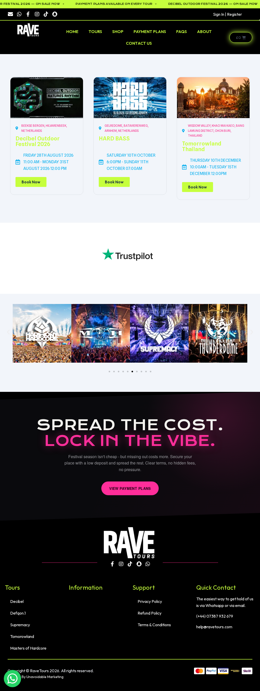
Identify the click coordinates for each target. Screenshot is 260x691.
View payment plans (130, 488)
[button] (8, 332)
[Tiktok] (45, 14)
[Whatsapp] (19, 14)
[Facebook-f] (28, 14)
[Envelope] (10, 14)
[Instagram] (37, 14)
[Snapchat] (54, 14)
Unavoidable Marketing (44, 676)
